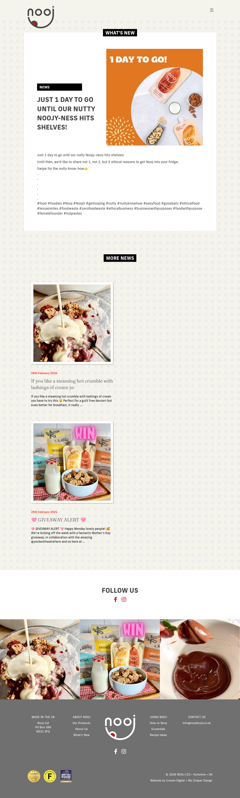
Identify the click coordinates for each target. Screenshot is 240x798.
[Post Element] (72, 345)
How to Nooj (158, 723)
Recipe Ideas (158, 735)
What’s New (81, 735)
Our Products (81, 723)
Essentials (158, 729)
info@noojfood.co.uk (197, 723)
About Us (81, 729)
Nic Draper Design (200, 780)
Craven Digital (175, 780)
